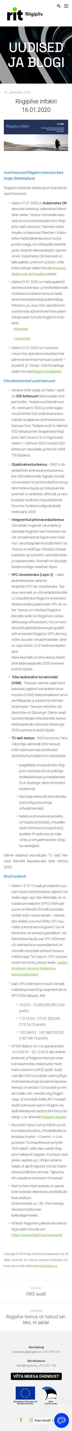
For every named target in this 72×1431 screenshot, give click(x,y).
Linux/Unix (23, 338)
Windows (21, 329)
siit (35, 1160)
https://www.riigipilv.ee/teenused (37, 1235)
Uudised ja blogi (36, 55)
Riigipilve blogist (54, 1117)
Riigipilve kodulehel (46, 371)
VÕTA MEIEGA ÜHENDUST (36, 1376)
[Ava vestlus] (61, 1420)
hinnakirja (39, 274)
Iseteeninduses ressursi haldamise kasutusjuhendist (40, 968)
